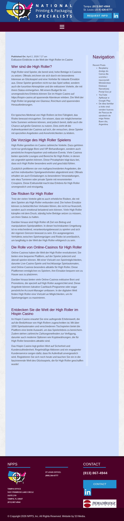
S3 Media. (80, 516)
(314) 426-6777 (103, 9)
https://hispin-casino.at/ (23, 97)
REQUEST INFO (97, 15)
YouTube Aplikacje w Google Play (104, 98)
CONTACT (99, 484)
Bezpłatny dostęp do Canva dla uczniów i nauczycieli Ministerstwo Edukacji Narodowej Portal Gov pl (105, 80)
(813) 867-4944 (101, 6)
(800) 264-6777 (51, 475)
